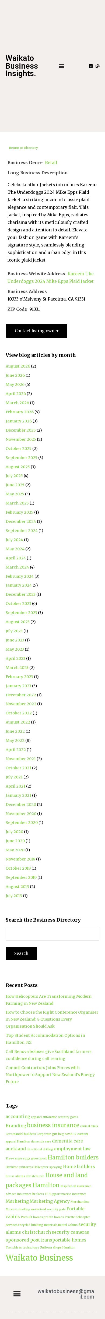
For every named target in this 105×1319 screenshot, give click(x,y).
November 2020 (21, 813)
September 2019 (21, 877)
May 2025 (15, 494)
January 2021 (18, 795)
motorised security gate (48, 1209)
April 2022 (16, 749)
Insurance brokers (30, 1194)
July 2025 (14, 475)
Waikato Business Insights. (21, 66)
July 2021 (14, 777)
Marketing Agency (50, 1201)
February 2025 (19, 512)
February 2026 (20, 412)
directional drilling (40, 1149)
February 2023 (19, 676)
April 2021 (15, 786)
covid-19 (70, 1134)
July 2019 (14, 895)
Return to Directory (23, 148)
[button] (61, 66)
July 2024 (14, 539)
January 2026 (19, 421)
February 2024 (20, 576)
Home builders (79, 1166)
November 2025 (21, 439)
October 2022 (19, 713)
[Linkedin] (91, 66)
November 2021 (21, 758)
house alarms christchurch (25, 1176)
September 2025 (21, 457)
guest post (39, 1158)
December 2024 (21, 521)
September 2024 (22, 530)
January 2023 (18, 685)
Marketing (17, 1201)
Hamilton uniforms (19, 1167)
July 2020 (14, 831)
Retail (51, 162)
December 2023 (21, 594)
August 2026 (18, 366)
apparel (36, 1117)
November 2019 (20, 859)
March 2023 (17, 667)
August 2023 (18, 621)
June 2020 (15, 840)
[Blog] (98, 66)
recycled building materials (37, 1225)
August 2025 (18, 466)
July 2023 (14, 631)
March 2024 (17, 567)
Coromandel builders (21, 1134)
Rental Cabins (68, 1225)
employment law (72, 1148)
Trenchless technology (22, 1247)
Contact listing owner (37, 330)
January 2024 (19, 585)
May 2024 (15, 548)
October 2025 (19, 448)
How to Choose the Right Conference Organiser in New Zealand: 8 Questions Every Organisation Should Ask (52, 1019)
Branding (16, 1125)
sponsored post (23, 1240)
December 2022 (21, 695)
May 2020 (15, 850)
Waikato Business (39, 1258)
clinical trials (89, 1126)
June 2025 (15, 484)
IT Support (53, 1194)
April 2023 (15, 658)
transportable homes (63, 1240)
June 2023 (15, 640)
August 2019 (17, 886)
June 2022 (15, 731)
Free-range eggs (18, 1158)
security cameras (70, 1232)
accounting (18, 1116)
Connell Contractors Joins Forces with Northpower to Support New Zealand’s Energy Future (50, 1074)
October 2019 (18, 868)
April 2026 (16, 393)
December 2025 (21, 430)
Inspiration (68, 1186)
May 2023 (15, 649)
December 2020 (21, 804)
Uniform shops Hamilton (57, 1247)
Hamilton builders (73, 1157)
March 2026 (17, 402)
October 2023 (18, 603)
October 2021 (18, 768)
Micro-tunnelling (18, 1209)
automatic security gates (60, 1117)
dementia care (41, 1141)
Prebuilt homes (32, 1217)
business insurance (53, 1125)
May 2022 (15, 740)
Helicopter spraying (48, 1167)
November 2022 (21, 703)
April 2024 (16, 558)
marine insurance (73, 1194)
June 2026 (15, 375)
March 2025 (17, 503)
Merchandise (80, 1202)
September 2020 (22, 822)
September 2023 (21, 612)
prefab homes (54, 1217)
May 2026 (15, 384)
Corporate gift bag (50, 1134)
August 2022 (18, 722)
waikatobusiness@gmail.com (65, 1294)
